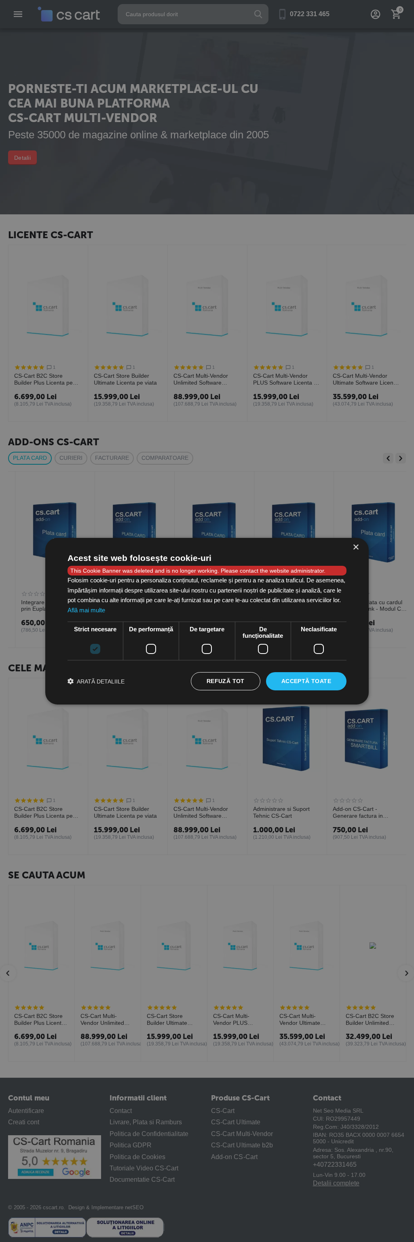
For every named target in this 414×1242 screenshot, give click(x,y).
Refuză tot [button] (226, 681)
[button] (96, 681)
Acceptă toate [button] (306, 681)
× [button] (356, 547)
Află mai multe (86, 610)
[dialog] (207, 620)
